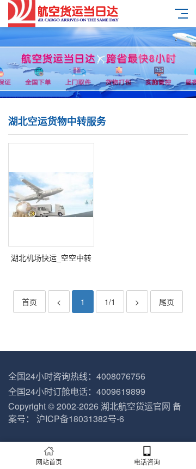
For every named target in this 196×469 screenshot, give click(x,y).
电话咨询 (147, 461)
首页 (29, 301)
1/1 (110, 301)
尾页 (166, 301)
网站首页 (49, 461)
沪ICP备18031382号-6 (80, 418)
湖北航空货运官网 (135, 406)
